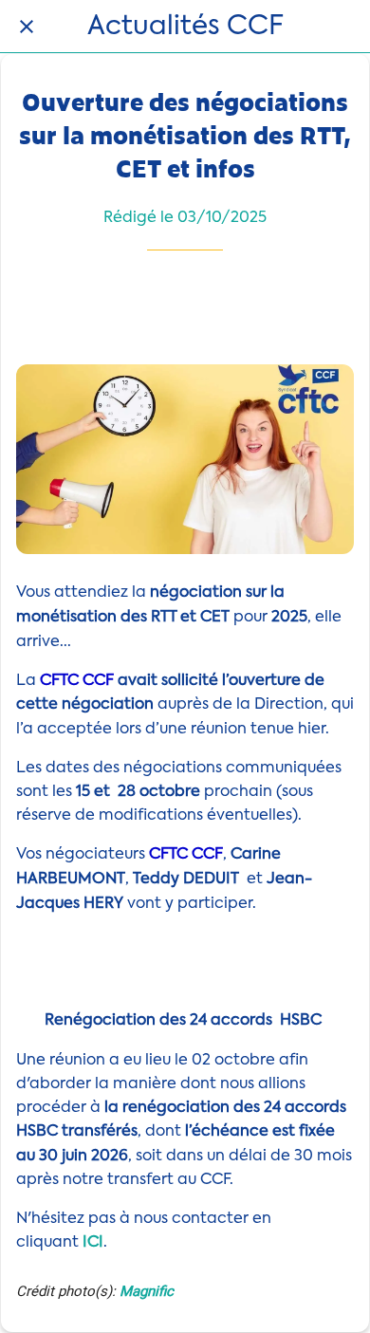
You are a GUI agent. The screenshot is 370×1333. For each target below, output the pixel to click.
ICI (93, 1242)
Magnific (147, 1291)
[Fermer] (26, 26)
